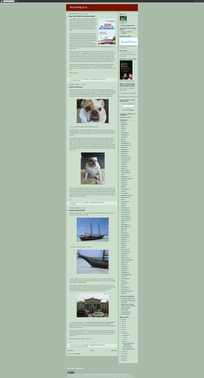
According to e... (79, 7)
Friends (123, 191)
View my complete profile (128, 25)
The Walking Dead (125, 274)
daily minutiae (124, 170)
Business (123, 147)
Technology (124, 270)
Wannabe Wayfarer (126, 312)
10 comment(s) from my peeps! (97, 79)
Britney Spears (124, 145)
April (124, 341)
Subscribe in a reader (125, 117)
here (125, 89)
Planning (123, 245)
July (124, 337)
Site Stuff (123, 264)
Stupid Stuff (124, 268)
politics (122, 247)
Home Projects (124, 209)
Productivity (124, 253)
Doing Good (124, 176)
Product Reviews (125, 251)
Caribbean (123, 149)
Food (122, 187)
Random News (76, 80)
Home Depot (124, 207)
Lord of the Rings (125, 218)
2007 (123, 358)
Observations (124, 237)
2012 (123, 325)
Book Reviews (124, 143)
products (123, 255)
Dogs (74, 204)
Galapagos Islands (125, 195)
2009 (123, 331)
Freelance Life (124, 189)
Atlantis (123, 128)
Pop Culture (124, 249)
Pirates (82, 346)
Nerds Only (124, 232)
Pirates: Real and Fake (77, 210)
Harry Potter (124, 201)
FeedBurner (132, 110)
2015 (123, 321)
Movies (123, 228)
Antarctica (123, 124)
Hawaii (122, 203)
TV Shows (123, 282)
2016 (123, 319)
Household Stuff (125, 212)
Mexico (123, 222)
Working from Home (126, 291)
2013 (123, 323)
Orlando (123, 239)
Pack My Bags (124, 309)
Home (92, 350)
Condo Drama (124, 159)
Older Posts (114, 350)
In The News (124, 214)
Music (122, 230)
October (125, 333)
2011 (123, 327)
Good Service (124, 197)
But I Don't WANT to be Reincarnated (82, 16)
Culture (78, 346)
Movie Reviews (125, 226)
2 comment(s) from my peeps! (97, 202)
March (124, 351)
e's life (122, 180)
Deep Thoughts (125, 172)
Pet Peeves (124, 241)
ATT (122, 130)
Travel (86, 346)
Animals (123, 122)
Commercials (124, 155)
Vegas (122, 285)
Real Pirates (111, 322)
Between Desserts (125, 307)
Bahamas (123, 137)
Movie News (124, 224)
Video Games (124, 287)
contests (123, 164)
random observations (126, 259)
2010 (123, 329)
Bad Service (124, 134)
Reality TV (123, 262)
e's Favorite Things (126, 178)
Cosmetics (123, 166)
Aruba (74, 346)
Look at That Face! (76, 87)
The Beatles (124, 272)
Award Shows (124, 132)
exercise (123, 182)
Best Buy (123, 141)
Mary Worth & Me (125, 314)
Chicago (123, 153)
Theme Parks (124, 278)
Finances (123, 184)
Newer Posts (70, 350)
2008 (123, 356)
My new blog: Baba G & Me (128, 298)
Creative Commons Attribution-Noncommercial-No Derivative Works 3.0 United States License (106, 374)
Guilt (122, 199)
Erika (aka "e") (125, 21)
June (124, 339)
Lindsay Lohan (124, 216)
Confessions (124, 161)
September (126, 335)
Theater (123, 276)
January (125, 353)
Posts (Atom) (77, 353)
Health (122, 205)
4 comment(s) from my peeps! (97, 344)
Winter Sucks (124, 289)
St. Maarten (124, 266)
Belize (122, 139)
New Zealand (124, 235)
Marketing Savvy (125, 220)
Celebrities (123, 151)
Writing (123, 293)
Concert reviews (125, 157)
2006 (123, 360)
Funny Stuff (124, 193)
